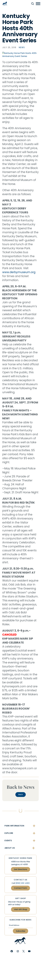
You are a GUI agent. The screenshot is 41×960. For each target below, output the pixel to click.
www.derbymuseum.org (18, 272)
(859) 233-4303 (22, 883)
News (22, 47)
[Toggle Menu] (38, 3)
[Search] (33, 3)
